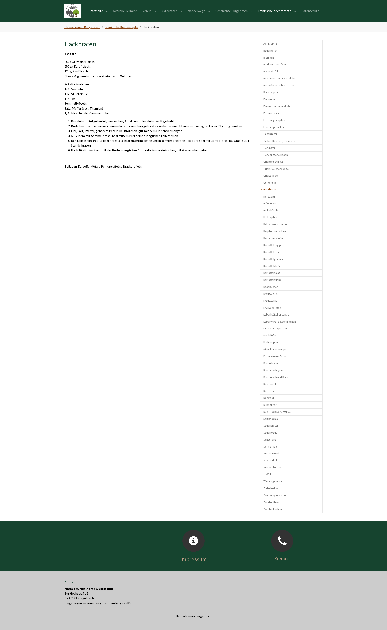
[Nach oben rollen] (378, 621)
